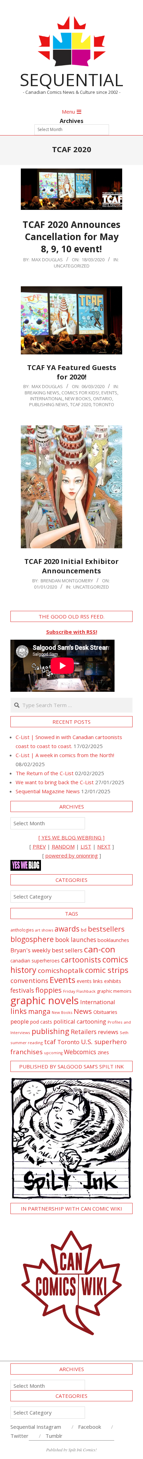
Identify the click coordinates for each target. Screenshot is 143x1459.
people (19, 1021)
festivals (22, 990)
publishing (50, 1031)
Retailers (83, 1031)
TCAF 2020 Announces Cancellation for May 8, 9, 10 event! (71, 236)
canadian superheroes (35, 961)
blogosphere (32, 939)
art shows (44, 930)
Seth (124, 1032)
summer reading (26, 1042)
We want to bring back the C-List (55, 782)
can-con (99, 949)
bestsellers (106, 929)
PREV (39, 846)
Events (109, 393)
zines (103, 1052)
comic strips (106, 970)
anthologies (22, 930)
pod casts (41, 1021)
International (46, 398)
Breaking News (42, 393)
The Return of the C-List (45, 773)
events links (90, 981)
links (18, 1011)
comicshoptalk (61, 970)
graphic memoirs (114, 991)
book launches (75, 939)
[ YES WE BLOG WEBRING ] (71, 837)
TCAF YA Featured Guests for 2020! (71, 372)
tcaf (50, 1042)
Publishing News (48, 404)
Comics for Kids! (80, 393)
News (83, 1011)
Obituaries (105, 1011)
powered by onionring (71, 855)
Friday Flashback (79, 991)
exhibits (112, 981)
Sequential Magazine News (48, 791)
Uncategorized (72, 266)
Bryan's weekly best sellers (46, 950)
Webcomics (80, 1052)
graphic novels (44, 1000)
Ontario (102, 398)
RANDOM (63, 846)
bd (83, 930)
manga (39, 1011)
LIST (86, 846)
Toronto (103, 404)
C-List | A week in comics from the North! (65, 755)
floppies (48, 990)
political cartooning (79, 1021)
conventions (29, 980)
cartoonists (81, 959)
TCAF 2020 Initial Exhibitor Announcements (71, 566)
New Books (78, 398)
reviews (108, 1032)
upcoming (53, 1052)
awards (66, 929)
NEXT (104, 846)
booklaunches (113, 940)
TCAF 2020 (80, 404)
